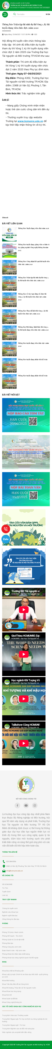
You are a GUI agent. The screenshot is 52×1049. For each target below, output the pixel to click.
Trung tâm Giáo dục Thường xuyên (15, 1015)
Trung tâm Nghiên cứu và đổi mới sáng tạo (18, 1029)
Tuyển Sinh (6, 892)
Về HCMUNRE (7, 884)
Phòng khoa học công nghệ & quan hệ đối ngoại (20, 958)
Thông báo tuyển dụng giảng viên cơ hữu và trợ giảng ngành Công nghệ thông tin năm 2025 (33, 247)
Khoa (4, 962)
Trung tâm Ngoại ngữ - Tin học (13, 1025)
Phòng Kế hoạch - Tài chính (12, 936)
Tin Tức (5, 888)
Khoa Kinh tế (7, 995)
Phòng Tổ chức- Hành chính (12, 932)
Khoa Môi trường (8, 981)
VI (46, 14)
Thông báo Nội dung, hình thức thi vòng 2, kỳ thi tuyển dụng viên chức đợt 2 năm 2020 (33, 328)
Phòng (5, 923)
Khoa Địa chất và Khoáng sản (13, 971)
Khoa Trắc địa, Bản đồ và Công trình (15, 984)
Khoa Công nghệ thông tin (12, 1002)
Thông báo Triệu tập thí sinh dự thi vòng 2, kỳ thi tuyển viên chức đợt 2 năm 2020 (33, 279)
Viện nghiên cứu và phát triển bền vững (16, 1032)
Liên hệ (5, 895)
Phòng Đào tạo (7, 943)
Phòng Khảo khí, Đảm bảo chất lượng (16, 954)
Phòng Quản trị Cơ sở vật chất (13, 940)
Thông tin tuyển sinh (10, 908)
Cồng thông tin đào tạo (10, 919)
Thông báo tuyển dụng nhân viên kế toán (32, 359)
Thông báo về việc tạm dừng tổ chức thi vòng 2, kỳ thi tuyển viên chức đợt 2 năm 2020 (32, 297)
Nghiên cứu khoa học (10, 912)
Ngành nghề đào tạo (9, 916)
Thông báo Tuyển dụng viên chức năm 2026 (33, 228)
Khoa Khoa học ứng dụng (11, 991)
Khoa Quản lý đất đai (9, 999)
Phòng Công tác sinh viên (11, 947)
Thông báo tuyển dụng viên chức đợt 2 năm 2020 (33, 344)
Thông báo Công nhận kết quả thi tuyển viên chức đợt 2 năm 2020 (34, 262)
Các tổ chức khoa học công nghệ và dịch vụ (21, 1006)
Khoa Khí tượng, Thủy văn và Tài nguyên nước (19, 988)
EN (49, 14)
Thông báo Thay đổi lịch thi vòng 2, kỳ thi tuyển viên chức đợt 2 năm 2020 (33, 312)
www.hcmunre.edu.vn (30, 121)
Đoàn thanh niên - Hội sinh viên (14, 951)
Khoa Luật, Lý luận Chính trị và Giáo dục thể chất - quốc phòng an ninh (25, 976)
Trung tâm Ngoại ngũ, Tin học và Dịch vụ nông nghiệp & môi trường (24, 1020)
